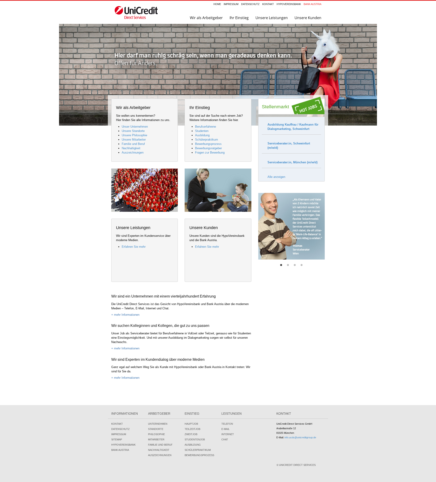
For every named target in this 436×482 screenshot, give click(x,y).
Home (217, 4)
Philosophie (156, 434)
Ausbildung (202, 135)
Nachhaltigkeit (131, 148)
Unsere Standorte (133, 131)
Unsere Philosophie (134, 135)
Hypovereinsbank (289, 4)
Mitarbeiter (156, 439)
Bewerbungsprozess (208, 144)
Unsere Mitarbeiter (134, 139)
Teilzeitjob (192, 429)
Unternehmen (157, 423)
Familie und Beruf (133, 144)
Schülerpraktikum (206, 139)
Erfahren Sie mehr (134, 246)
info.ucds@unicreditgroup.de (300, 437)
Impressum (231, 4)
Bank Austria (312, 4)
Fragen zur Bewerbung (210, 152)
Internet (227, 434)
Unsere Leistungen (271, 17)
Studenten (201, 131)
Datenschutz (250, 4)
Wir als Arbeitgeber (206, 17)
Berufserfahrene (205, 126)
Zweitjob (191, 434)
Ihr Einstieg (239, 17)
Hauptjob (191, 423)
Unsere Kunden (308, 17)
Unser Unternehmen (135, 126)
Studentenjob (195, 439)
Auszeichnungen (133, 152)
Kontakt (268, 4)
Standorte (155, 429)
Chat (224, 439)
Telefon (227, 423)
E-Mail (225, 429)
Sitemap (116, 439)
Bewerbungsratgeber (208, 148)
